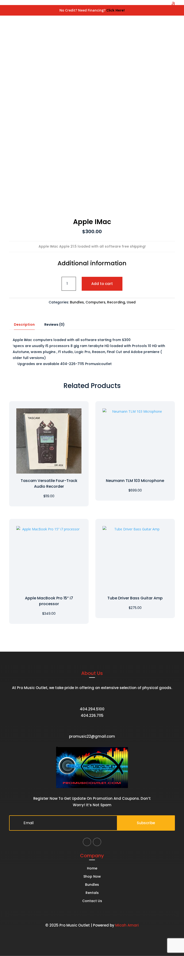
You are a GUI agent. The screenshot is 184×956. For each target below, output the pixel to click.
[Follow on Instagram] (97, 842)
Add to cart (102, 283)
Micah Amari (127, 925)
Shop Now (92, 877)
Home (92, 869)
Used (131, 302)
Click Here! (115, 10)
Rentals (92, 893)
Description (24, 324)
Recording (116, 302)
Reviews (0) (54, 324)
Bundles (77, 302)
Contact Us (92, 901)
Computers (95, 302)
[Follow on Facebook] (87, 842)
